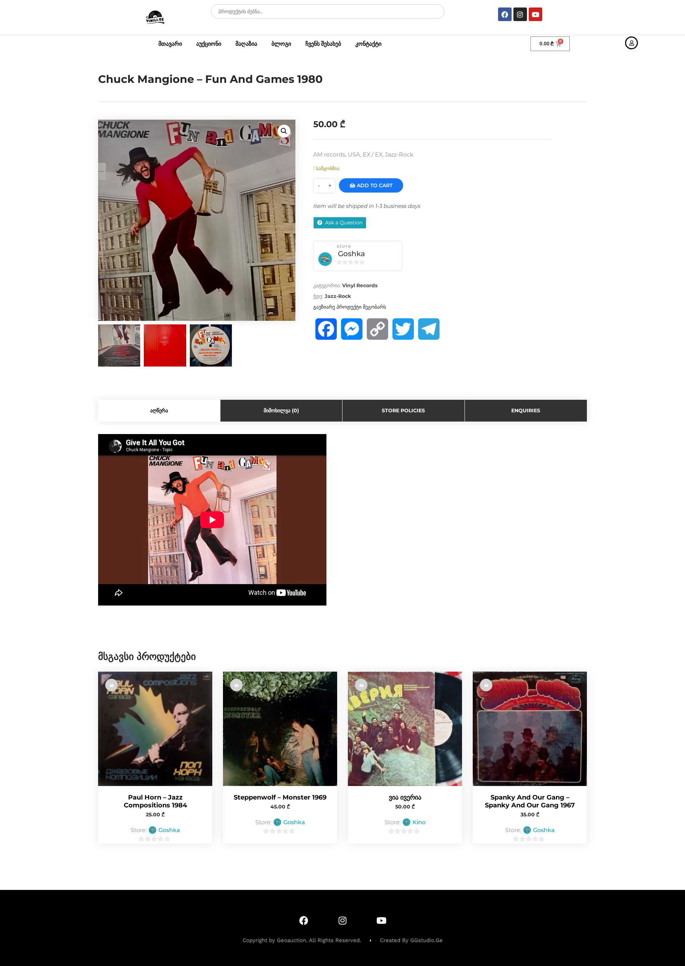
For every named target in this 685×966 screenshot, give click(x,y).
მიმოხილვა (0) (281, 410)
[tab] (159, 411)
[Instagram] (520, 14)
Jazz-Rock (338, 296)
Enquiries (525, 410)
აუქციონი (208, 43)
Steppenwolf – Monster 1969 (280, 797)
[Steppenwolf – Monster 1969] (280, 729)
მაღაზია (246, 43)
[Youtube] (535, 14)
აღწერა (159, 410)
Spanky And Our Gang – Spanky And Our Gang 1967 (530, 801)
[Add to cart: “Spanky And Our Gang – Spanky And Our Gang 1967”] (486, 685)
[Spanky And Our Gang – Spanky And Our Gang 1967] (530, 729)
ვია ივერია (405, 797)
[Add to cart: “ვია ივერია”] (361, 685)
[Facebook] (505, 14)
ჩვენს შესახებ (323, 43)
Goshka (351, 253)
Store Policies (403, 410)
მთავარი (170, 43)
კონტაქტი (368, 43)
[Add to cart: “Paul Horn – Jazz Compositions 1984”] (111, 685)
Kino (419, 822)
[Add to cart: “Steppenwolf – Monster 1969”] (236, 685)
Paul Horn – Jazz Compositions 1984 (155, 801)
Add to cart (373, 185)
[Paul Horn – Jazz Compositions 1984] (155, 729)
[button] (284, 131)
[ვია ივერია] (405, 729)
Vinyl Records (359, 285)
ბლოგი (281, 43)
